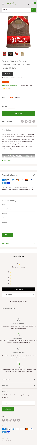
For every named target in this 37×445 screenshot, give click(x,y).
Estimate (7, 235)
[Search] (33, 10)
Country (4, 205)
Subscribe (8, 409)
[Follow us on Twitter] (7, 420)
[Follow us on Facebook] (3, 420)
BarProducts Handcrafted (9, 86)
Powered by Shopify (6, 441)
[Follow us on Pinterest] (14, 420)
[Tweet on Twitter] (30, 121)
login (7, 78)
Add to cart (18, 114)
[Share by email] (33, 121)
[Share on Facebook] (22, 121)
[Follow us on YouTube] (18, 420)
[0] (33, 4)
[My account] (29, 4)
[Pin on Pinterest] (26, 121)
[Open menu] (3, 3)
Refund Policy (5, 243)
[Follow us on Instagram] (10, 420)
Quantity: (4, 106)
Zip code (4, 223)
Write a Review (18, 289)
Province (4, 214)
